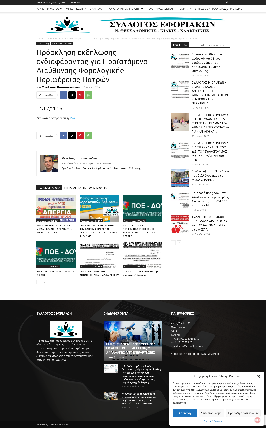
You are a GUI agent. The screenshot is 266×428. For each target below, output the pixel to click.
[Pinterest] (80, 95)
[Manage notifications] (257, 420)
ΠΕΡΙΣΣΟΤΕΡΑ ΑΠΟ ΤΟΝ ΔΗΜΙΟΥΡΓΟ (85, 187)
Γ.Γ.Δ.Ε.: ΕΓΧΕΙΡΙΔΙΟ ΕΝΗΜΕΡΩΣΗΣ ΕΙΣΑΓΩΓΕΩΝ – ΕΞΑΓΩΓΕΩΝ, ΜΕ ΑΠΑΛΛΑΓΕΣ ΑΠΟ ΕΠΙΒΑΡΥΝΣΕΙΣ (130, 348)
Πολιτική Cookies (213, 421)
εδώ (72, 118)
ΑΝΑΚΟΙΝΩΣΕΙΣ (74, 8)
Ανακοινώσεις (54, 38)
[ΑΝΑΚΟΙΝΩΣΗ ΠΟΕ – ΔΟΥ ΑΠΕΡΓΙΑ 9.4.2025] (56, 254)
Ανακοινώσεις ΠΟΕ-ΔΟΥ (76, 38)
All (202, 45)
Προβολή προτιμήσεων (243, 413)
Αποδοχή (185, 413)
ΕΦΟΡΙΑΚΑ (96, 8)
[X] (72, 95)
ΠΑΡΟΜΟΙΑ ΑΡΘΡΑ (49, 187)
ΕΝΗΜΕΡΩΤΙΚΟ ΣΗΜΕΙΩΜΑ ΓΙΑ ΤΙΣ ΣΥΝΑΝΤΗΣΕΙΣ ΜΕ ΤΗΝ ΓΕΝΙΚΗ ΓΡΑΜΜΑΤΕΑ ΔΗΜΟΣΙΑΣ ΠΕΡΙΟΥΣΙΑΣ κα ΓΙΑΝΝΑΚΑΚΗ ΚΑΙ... (210, 123)
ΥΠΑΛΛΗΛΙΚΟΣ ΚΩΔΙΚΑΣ (159, 8)
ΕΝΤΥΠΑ (184, 8)
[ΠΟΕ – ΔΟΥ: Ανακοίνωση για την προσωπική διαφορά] (142, 254)
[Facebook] (227, 2)
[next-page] (44, 282)
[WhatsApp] (88, 95)
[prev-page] (38, 282)
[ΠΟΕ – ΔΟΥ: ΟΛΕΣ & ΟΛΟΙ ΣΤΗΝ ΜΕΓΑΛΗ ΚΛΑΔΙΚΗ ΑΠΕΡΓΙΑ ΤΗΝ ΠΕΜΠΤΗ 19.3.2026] (56, 208)
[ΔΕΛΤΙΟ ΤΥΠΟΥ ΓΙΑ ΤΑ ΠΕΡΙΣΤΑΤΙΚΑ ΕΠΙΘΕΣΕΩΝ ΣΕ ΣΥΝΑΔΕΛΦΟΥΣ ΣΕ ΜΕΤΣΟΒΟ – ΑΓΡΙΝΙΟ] (142, 208)
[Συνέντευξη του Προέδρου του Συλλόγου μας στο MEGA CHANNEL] (180, 178)
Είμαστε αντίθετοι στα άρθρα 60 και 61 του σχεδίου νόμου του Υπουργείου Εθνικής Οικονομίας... (208, 62)
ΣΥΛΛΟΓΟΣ (53, 8)
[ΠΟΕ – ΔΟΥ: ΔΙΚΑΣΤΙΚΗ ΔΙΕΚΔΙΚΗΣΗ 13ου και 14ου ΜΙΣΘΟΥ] (99, 254)
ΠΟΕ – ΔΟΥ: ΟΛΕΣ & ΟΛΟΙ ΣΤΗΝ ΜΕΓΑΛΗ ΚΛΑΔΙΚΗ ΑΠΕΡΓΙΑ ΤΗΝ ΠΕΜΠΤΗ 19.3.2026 (54, 229)
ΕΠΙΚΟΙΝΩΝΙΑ (235, 8)
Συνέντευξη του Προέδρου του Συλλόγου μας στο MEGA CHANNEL (210, 176)
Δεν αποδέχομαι (211, 413)
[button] (259, 376)
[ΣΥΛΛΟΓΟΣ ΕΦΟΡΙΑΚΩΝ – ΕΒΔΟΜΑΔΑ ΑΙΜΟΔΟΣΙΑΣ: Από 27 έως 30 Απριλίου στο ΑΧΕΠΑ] (180, 224)
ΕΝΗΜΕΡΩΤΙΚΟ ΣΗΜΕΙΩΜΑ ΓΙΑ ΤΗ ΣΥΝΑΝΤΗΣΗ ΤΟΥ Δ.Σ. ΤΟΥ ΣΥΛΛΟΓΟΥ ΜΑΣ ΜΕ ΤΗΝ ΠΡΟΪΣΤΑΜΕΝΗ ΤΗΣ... (210, 151)
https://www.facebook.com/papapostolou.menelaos (86, 163)
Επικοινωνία (77, 2)
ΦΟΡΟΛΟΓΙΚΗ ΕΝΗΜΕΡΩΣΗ (124, 8)
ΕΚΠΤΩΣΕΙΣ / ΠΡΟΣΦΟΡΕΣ (210, 8)
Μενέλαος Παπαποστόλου (61, 87)
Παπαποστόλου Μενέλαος (203, 353)
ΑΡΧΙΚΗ (41, 8)
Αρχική (39, 38)
